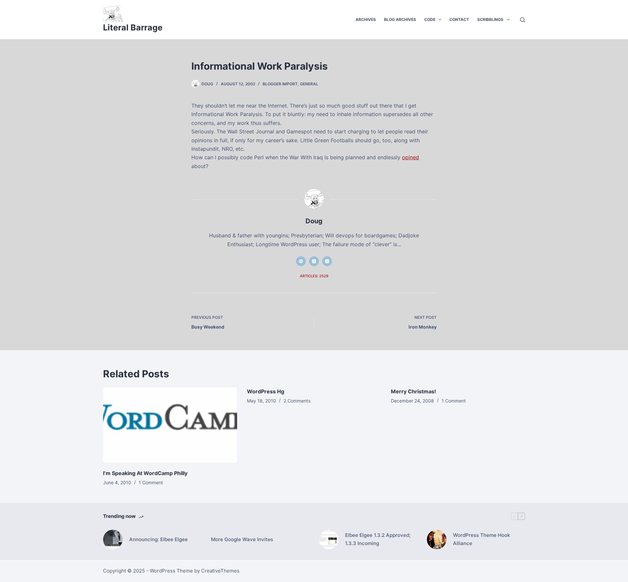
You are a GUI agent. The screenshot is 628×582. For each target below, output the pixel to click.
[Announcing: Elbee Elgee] (113, 539)
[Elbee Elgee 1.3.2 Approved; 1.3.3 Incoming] (329, 539)
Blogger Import (280, 83)
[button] (440, 20)
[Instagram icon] (327, 261)
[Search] (522, 19)
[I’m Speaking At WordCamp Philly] (170, 425)
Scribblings (490, 19)
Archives (366, 19)
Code (429, 19)
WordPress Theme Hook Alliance (481, 539)
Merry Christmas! (413, 391)
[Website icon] (301, 261)
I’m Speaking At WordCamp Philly (145, 473)
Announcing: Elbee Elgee (158, 539)
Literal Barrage (133, 27)
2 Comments (297, 400)
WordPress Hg (265, 391)
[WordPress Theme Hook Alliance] (436, 539)
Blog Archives (400, 19)
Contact (459, 19)
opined (410, 157)
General (309, 83)
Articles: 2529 (314, 276)
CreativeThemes (220, 571)
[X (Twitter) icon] (314, 261)
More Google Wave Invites (242, 539)
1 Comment (151, 482)
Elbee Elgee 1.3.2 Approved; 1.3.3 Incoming (377, 539)
